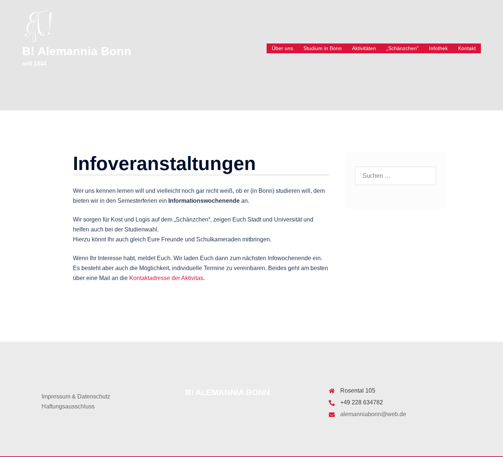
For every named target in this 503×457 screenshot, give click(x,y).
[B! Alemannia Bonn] (38, 25)
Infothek (438, 48)
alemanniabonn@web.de (373, 414)
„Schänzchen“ (402, 48)
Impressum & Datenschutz (76, 396)
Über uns (282, 48)
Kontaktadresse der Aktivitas (166, 278)
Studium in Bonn (322, 48)
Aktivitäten (364, 48)
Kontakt (467, 48)
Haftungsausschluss (68, 406)
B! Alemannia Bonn (76, 51)
